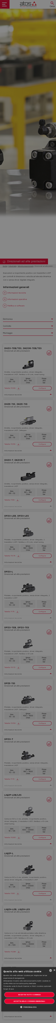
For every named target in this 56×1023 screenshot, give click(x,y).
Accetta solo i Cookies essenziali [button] (29, 1001)
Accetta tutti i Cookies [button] (29, 995)
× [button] (54, 970)
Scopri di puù (8, 989)
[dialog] (28, 511)
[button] (29, 1007)
